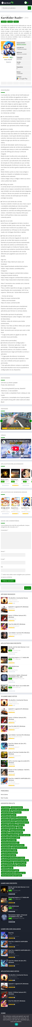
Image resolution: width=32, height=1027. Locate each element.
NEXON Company (21, 44)
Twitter (10, 83)
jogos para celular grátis (8, 855)
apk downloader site (22, 822)
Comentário (4, 530)
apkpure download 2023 (17, 830)
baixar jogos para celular (9, 840)
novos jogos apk (20, 873)
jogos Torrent (21, 865)
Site (2, 567)
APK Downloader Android (20, 820)
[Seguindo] (30, 421)
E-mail (3, 559)
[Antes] (1, 421)
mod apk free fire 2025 (8, 873)
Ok (16, 1024)
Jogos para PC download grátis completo (13, 858)
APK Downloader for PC (8, 822)
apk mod (21, 825)
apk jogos (4, 825)
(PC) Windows (5, 807)
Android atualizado (16, 807)
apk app (13, 810)
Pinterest (16, 83)
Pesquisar (27, 588)
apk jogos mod (13, 825)
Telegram (22, 83)
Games (16, 21)
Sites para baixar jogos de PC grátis (11, 875)
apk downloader (6, 820)
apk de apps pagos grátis (8, 815)
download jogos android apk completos (13, 845)
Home (2, 15)
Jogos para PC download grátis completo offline (15, 860)
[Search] (29, 8)
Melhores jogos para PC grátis (10, 870)
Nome (3, 551)
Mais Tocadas (4, 798)
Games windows (6, 848)
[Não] (30, 1020)
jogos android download (19, 848)
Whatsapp (28, 83)
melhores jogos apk (7, 868)
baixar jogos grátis (24, 835)
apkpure (19, 827)
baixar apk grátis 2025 (16, 832)
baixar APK (5, 832)
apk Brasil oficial (6, 812)
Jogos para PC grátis (20, 863)
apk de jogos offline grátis (9, 817)
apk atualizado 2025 (22, 810)
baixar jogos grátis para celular (10, 837)
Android (7, 15)
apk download (22, 817)
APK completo (17, 812)
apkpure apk (5, 830)
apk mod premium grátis (8, 827)
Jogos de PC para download (9, 853)
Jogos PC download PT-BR (9, 865)
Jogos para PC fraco (7, 863)
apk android (5, 810)
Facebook (4, 83)
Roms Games (4, 794)
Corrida (10, 21)
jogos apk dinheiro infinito (9, 850)
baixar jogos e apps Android (9, 835)
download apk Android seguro (10, 842)
